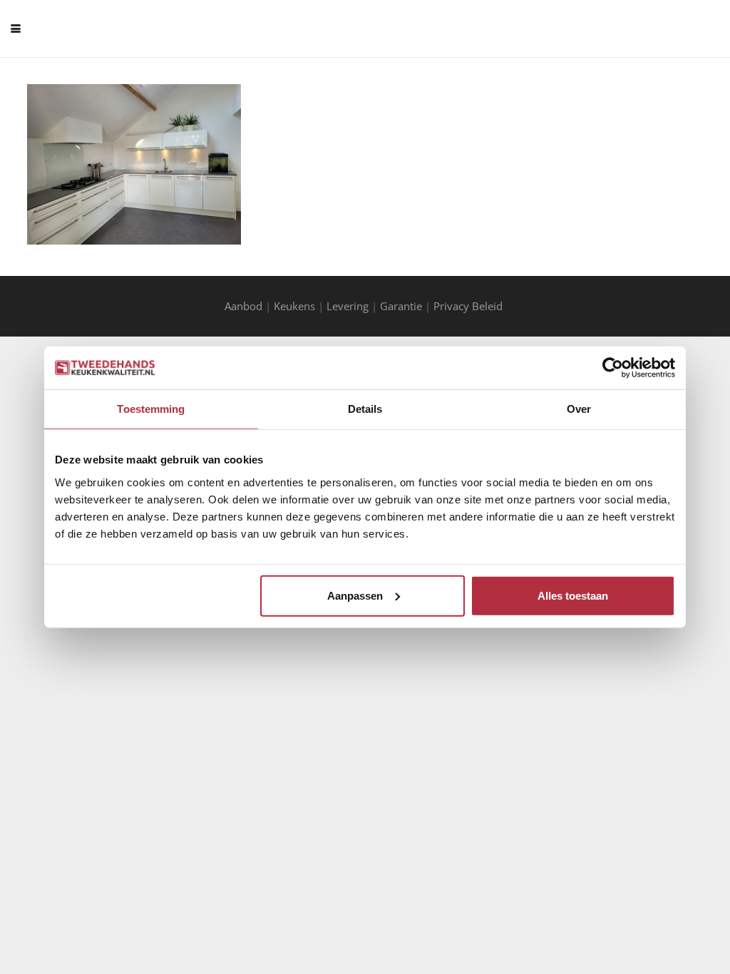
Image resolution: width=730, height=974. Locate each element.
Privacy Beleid (469, 306)
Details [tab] (365, 409)
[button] (15, 29)
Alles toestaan (573, 595)
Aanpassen (355, 595)
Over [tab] (579, 409)
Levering (348, 306)
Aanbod (243, 306)
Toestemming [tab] (151, 409)
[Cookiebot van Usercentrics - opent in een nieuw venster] (612, 368)
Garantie (401, 306)
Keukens (294, 306)
